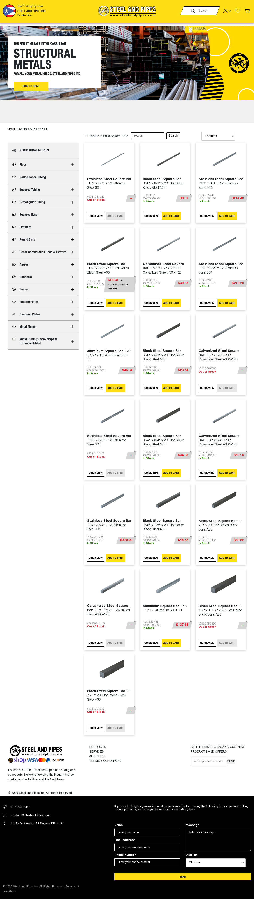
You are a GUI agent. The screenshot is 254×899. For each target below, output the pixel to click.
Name (118, 825)
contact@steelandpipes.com (30, 815)
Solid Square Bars (32, 129)
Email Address (125, 840)
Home (12, 129)
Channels (26, 277)
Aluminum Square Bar (109, 355)
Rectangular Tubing (32, 202)
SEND (231, 761)
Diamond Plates (30, 314)
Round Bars (27, 239)
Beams (24, 289)
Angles (24, 264)
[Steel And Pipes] (127, 11)
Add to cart (171, 216)
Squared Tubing (30, 189)
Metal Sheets (28, 327)
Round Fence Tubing (33, 177)
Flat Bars (25, 227)
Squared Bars (28, 214)
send (183, 876)
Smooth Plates (29, 302)
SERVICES (96, 752)
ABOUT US (97, 756)
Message (192, 825)
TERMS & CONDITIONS (105, 761)
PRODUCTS (97, 747)
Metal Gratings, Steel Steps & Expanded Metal (38, 341)
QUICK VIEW (96, 216)
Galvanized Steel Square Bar (163, 268)
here (192, 809)
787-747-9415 (20, 807)
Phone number (125, 855)
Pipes (23, 164)
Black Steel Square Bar (164, 183)
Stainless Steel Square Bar (109, 183)
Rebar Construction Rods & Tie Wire (43, 252)
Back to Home (31, 86)
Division (191, 855)
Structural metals (34, 150)
